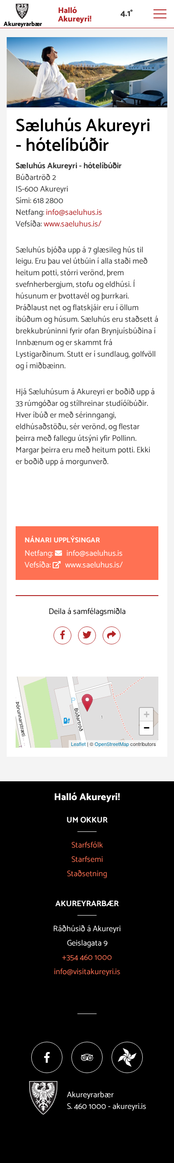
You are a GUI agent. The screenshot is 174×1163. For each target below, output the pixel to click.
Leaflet (78, 743)
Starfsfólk (87, 845)
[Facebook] (46, 1057)
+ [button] (146, 714)
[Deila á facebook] (62, 635)
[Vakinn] (127, 1057)
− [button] (146, 727)
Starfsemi (87, 859)
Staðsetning (87, 874)
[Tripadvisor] (87, 1057)
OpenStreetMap (112, 743)
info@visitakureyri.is (87, 972)
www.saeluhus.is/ (72, 224)
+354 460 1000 (87, 957)
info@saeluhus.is (74, 212)
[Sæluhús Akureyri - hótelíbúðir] (87, 703)
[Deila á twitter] (87, 635)
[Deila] (111, 635)
